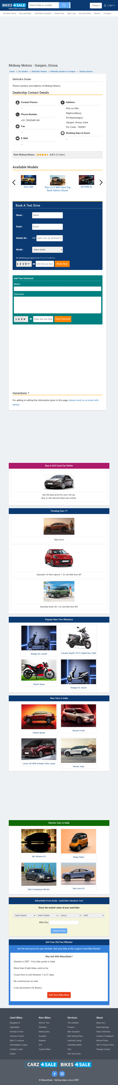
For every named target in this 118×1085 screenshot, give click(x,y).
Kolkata (13, 1049)
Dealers (97, 13)
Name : (19, 215)
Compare (107, 13)
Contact (99, 1036)
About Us (100, 1022)
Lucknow (20, 1040)
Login (110, 5)
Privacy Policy (108, 1045)
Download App (102, 1027)
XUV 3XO (28, 187)
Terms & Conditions (47, 258)
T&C (98, 1045)
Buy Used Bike (25, 13)
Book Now (62, 264)
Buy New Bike (85, 13)
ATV (40, 1045)
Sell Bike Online (9, 13)
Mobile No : (22, 238)
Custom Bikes (44, 1049)
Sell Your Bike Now (59, 995)
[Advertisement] (59, 39)
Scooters (42, 1036)
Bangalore (14, 1022)
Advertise (106, 1031)
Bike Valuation (73, 1031)
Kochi (21, 1036)
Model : (20, 249)
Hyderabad (14, 1027)
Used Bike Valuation (42, 13)
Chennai (13, 1036)
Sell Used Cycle (74, 1053)
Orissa (95, 5)
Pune (21, 1031)
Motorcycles (44, 1031)
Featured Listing (74, 1040)
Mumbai (13, 1031)
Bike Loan (71, 13)
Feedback (109, 1036)
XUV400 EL (86, 186)
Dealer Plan (59, 13)
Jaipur (25, 1045)
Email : (19, 226)
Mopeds (42, 1040)
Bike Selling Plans (75, 1036)
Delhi (12, 1040)
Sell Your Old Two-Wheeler (59, 942)
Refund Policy (102, 1040)
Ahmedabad (15, 1045)
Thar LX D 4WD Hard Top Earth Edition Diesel (58, 189)
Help (98, 1031)
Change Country (103, 1049)
